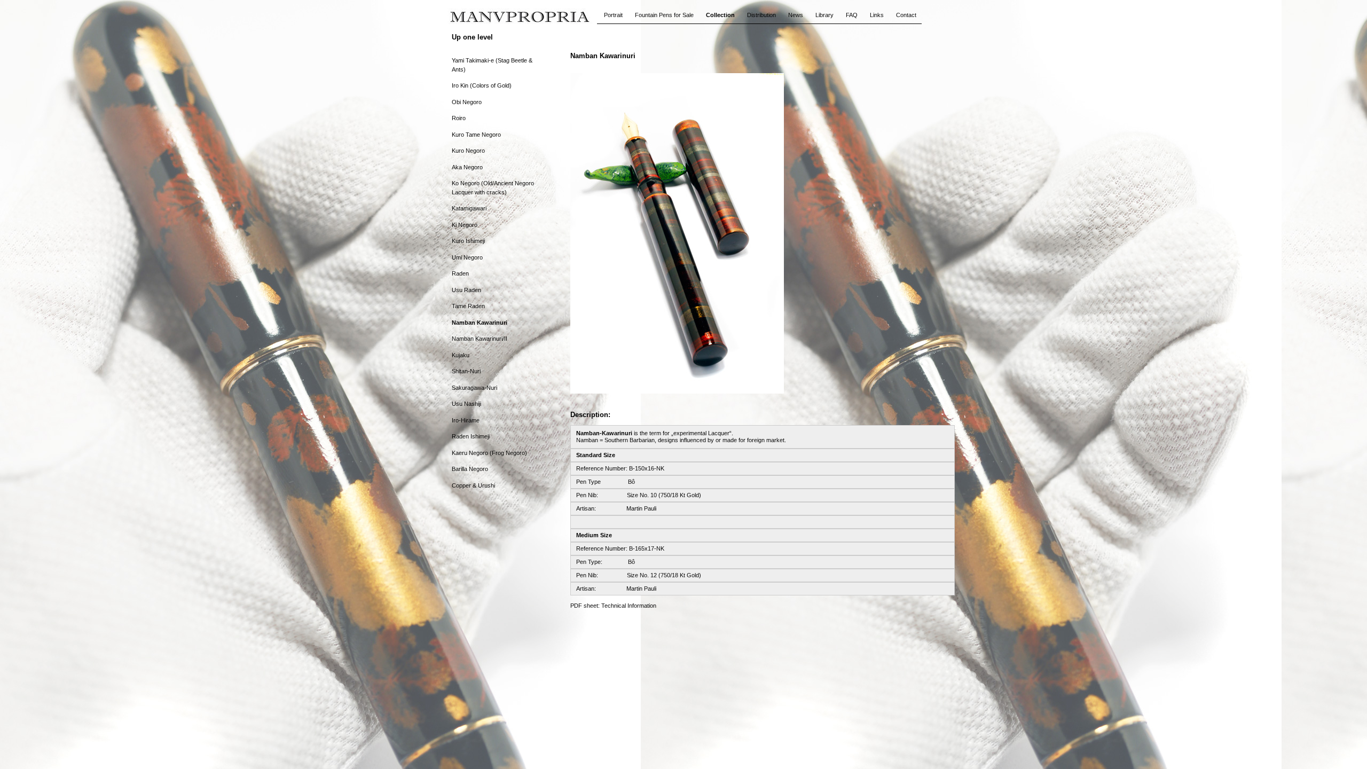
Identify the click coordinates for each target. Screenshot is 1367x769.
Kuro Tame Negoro (476, 134)
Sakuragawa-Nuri (474, 387)
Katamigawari (469, 208)
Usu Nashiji (466, 404)
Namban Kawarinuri (479, 322)
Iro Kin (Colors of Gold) (482, 85)
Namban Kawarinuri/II (479, 338)
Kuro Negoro (468, 150)
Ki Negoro (464, 225)
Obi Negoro (467, 102)
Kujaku (460, 355)
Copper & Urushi (473, 485)
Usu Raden (466, 290)
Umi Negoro (467, 257)
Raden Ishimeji (471, 436)
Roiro (459, 118)
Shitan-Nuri (466, 371)
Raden (460, 273)
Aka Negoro (467, 167)
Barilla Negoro (470, 469)
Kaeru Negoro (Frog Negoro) (489, 453)
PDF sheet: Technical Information (613, 605)
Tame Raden (468, 306)
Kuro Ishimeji (468, 241)
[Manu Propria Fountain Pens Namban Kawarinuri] (677, 391)
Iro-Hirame (466, 420)
